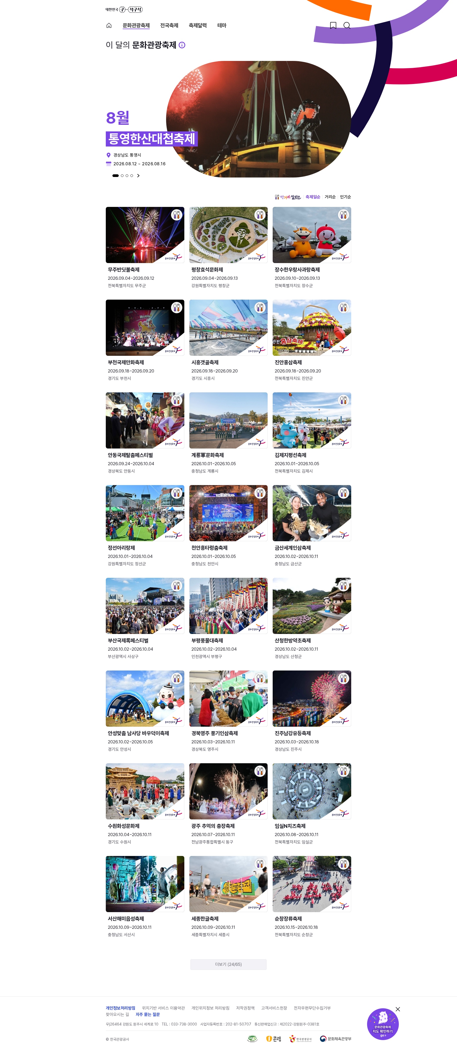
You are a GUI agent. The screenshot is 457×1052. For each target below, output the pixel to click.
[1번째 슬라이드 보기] (115, 175)
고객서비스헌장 (274, 1008)
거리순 (330, 196)
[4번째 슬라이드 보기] (131, 175)
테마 (221, 26)
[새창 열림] (252, 1041)
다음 (138, 175)
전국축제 (169, 26)
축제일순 (313, 196)
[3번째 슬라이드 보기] (127, 175)
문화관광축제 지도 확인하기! (383, 1024)
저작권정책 (245, 1008)
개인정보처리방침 (120, 1008)
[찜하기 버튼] (333, 25)
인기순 (345, 196)
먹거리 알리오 (288, 197)
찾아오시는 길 (117, 1014)
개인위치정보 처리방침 (210, 1008)
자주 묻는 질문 (148, 1014)
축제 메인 (109, 25)
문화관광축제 (136, 26)
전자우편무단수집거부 (312, 1008)
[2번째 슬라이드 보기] (122, 175)
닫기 (397, 1009)
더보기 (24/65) (228, 964)
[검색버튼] (347, 25)
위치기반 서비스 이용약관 (163, 1008)
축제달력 (198, 26)
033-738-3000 (184, 1024)
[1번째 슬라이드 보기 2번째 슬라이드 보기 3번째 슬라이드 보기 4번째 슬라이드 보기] (122, 175)
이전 (107, 175)
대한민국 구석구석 (124, 9)
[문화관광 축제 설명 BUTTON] (182, 45)
